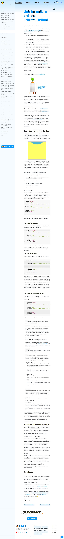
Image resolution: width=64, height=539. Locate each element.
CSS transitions (38, 30)
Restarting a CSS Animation (6, 76)
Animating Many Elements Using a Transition (7, 94)
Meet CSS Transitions (5, 17)
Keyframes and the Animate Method (6, 34)
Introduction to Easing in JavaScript (6, 59)
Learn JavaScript (37, 526)
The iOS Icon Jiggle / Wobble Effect (7, 115)
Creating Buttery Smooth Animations (6, 41)
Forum (35, 533)
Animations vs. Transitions (6, 26)
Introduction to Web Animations (7, 13)
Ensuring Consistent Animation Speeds (7, 47)
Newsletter (39, 533)
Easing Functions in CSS (42, 343)
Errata (2, 135)
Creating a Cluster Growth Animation (6, 128)
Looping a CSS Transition (6, 91)
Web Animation (36, 25)
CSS (34, 528)
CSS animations (31, 30)
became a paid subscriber (43, 492)
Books (46, 532)
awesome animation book (37, 119)
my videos (28, 494)
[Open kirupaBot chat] (61, 536)
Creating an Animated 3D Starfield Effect (6, 125)
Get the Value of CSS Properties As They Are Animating (7, 68)
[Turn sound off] (54, 3)
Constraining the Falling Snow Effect (7, 106)
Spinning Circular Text (6, 122)
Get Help (55, 532)
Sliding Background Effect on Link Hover (7, 97)
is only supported (44, 108)
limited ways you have (43, 63)
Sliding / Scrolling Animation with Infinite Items (7, 86)
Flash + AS (42, 532)
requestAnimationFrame (28, 31)
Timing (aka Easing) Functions (7, 19)
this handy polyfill (45, 111)
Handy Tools (55, 530)
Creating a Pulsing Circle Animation (6, 112)
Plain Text (45, 486)
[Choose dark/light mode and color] (58, 3)
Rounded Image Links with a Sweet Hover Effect (6, 120)
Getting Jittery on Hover (6, 117)
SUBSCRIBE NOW (33, 518)
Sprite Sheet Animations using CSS (7, 53)
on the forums (43, 494)
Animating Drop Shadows (6, 81)
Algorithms (38, 528)
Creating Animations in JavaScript (6, 28)
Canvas (40, 530)
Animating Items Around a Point (7, 83)
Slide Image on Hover (5, 99)
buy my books (35, 492)
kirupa (26, 25)
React (35, 530)
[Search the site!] (62, 3)
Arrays (44, 530)
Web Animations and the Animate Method (7, 31)
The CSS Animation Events (6, 70)
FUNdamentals (36, 532)
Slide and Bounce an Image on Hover (7, 89)
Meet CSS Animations (5, 15)
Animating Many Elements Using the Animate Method (7, 65)
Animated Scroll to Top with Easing (7, 56)
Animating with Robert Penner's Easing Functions (7, 62)
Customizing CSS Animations (6, 24)
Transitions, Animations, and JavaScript (7, 22)
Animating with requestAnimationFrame (5, 44)
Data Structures (44, 528)
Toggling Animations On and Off (7, 74)
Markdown (39, 486)
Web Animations (41, 74)
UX (37, 530)
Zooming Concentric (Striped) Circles (7, 109)
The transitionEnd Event (6, 72)
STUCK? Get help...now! (8, 146)
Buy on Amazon (4, 133)
